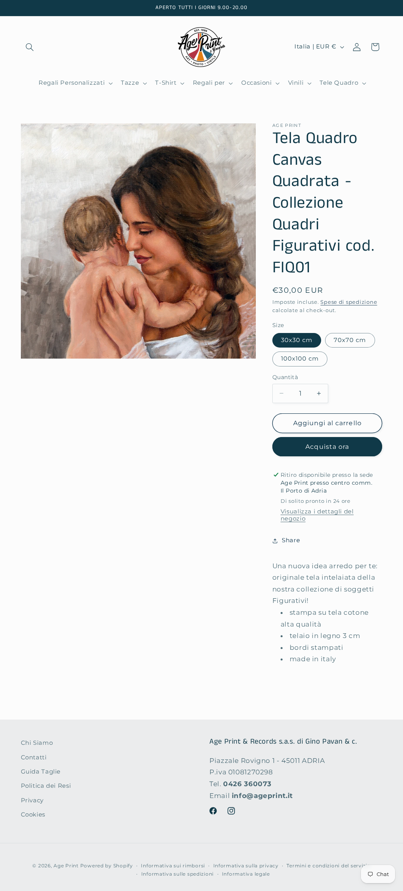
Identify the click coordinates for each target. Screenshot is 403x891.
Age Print (66, 866)
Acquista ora (327, 446)
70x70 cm (350, 340)
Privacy (32, 800)
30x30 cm (296, 340)
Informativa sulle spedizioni (177, 874)
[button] (30, 47)
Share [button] (291, 540)
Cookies (33, 814)
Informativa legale (246, 874)
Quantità (285, 377)
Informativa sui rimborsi (173, 866)
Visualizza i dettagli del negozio (317, 515)
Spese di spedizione (348, 302)
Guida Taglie (41, 771)
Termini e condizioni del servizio (328, 866)
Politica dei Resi (46, 785)
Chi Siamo (37, 742)
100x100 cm (300, 358)
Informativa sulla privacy (246, 866)
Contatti (34, 757)
